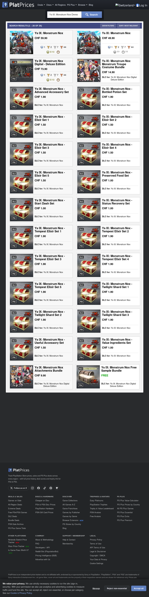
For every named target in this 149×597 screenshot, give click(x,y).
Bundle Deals (13, 520)
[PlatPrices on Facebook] (38, 488)
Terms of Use (95, 543)
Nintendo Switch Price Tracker (17, 541)
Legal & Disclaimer (98, 551)
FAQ (37, 543)
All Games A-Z (69, 504)
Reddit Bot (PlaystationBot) (46, 551)
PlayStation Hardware (44, 508)
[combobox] (64, 14)
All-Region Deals (15, 504)
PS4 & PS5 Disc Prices (45, 504)
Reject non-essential (117, 588)
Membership (68, 543)
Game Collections (70, 500)
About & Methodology (44, 539)
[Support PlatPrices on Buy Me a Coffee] (56, 488)
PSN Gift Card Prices (44, 512)
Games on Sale (14, 500)
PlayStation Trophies (98, 504)
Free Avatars (95, 516)
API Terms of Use (97, 547)
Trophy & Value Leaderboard (102, 508)
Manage (96, 588)
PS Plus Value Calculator (127, 500)
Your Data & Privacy (98, 559)
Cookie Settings (96, 563)
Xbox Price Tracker (18, 546)
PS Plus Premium (124, 520)
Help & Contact (69, 539)
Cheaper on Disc (42, 500)
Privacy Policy (96, 539)
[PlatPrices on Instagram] (32, 488)
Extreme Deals (14, 508)
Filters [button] (108, 26)
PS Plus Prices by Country (128, 504)
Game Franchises (70, 508)
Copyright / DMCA (97, 555)
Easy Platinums (96, 500)
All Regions (60, 5)
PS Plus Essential (125, 512)
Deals (40, 5)
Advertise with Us (42, 559)
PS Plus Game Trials (17, 528)
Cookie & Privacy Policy (21, 592)
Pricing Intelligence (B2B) (46, 555)
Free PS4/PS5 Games (17, 512)
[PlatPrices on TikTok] (44, 488)
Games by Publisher (71, 512)
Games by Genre (70, 516)
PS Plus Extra (123, 516)
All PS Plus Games (125, 508)
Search (93, 14)
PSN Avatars (95, 512)
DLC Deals (12, 516)
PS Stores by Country (72, 524)
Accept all (139, 588)
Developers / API (42, 547)
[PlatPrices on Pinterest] (50, 488)
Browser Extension (73, 520)
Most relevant (128, 26)
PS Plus (71, 5)
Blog (91, 5)
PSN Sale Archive (15, 524)
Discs (49, 5)
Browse (81, 5)
